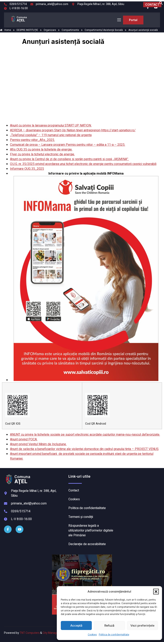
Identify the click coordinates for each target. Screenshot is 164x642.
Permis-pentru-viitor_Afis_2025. (32, 140)
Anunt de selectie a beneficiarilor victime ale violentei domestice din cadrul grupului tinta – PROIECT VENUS (84, 449)
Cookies (92, 634)
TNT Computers (30, 633)
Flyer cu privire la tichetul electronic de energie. (42, 154)
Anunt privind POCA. (23, 439)
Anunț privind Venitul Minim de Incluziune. (38, 444)
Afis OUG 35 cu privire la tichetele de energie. (41, 149)
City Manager (51, 633)
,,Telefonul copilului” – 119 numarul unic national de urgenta (51, 135)
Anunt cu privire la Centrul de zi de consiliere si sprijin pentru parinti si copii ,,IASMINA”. (69, 159)
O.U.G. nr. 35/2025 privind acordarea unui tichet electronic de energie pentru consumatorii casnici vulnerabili (83, 164)
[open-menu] (119, 19)
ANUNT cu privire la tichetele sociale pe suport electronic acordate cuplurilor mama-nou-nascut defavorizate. (85, 434)
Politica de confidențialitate (114, 634)
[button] (156, 592)
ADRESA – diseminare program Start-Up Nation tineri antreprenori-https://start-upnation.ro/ (73, 130)
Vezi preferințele (142, 625)
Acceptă (76, 625)
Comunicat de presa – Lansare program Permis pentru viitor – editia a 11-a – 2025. (67, 144)
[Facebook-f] (8, 529)
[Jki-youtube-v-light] (19, 529)
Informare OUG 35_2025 (27, 168)
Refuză (109, 625)
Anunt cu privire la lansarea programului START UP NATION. (51, 125)
